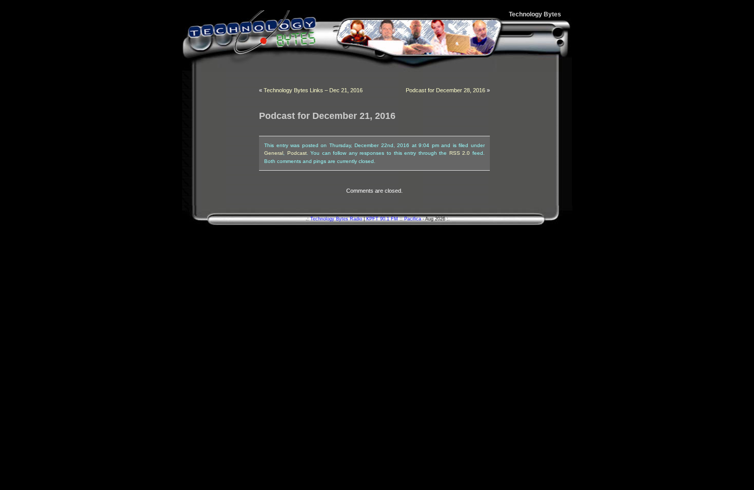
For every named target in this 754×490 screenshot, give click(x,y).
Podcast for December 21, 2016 (327, 116)
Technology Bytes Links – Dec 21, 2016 (313, 90)
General (273, 153)
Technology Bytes (535, 14)
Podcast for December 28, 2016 (445, 90)
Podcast (297, 153)
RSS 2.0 (459, 153)
